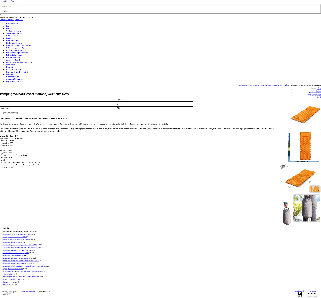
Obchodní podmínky (13, 31)
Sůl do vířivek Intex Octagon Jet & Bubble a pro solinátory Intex (22, 271)
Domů (8, 38)
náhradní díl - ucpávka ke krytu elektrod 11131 (17, 263)
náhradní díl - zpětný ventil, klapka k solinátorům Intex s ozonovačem (24, 266)
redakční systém (300, 291)
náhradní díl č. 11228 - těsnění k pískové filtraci (17, 234)
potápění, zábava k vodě (15, 60)
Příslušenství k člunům (14, 43)
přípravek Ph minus (8, 282)
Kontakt (9, 28)
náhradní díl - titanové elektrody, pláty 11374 (16, 250)
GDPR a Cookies (12, 36)
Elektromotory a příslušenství (17, 53)
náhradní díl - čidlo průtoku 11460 (13, 255)
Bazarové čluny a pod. (14, 69)
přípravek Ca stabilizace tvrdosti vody (14, 279)
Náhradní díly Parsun (14, 55)
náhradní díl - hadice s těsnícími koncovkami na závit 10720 (21, 247)
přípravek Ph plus (8, 284)
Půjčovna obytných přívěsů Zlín (17, 72)
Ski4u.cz (14, 1)
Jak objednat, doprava (14, 33)
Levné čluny (160, 3)
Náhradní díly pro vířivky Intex (17, 48)
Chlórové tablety (7, 274)
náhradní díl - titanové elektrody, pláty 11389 (16, 253)
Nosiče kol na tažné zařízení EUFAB (19, 62)
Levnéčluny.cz (5, 1)
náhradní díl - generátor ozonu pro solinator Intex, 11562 (20, 245)
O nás (17, 20)
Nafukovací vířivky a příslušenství (18, 45)
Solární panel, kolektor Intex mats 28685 (15, 237)
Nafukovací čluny (12, 41)
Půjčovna (9, 74)
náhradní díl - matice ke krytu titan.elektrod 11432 (17, 258)
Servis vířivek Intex (13, 77)
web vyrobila (312, 291)
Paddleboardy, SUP (13, 57)
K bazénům (10, 67)
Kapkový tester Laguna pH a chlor (13, 269)
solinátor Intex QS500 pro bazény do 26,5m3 (16, 239)
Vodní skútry (10, 65)
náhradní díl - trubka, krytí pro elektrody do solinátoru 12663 (21, 260)
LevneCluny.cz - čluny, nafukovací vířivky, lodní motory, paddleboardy (259, 85)
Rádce (8, 26)
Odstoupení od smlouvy (15, 79)
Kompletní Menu (12, 24)
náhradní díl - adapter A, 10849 (12, 242)
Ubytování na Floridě (13, 81)
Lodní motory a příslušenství (16, 50)
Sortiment (3, 20)
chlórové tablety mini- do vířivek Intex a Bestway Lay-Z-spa (21, 276)
